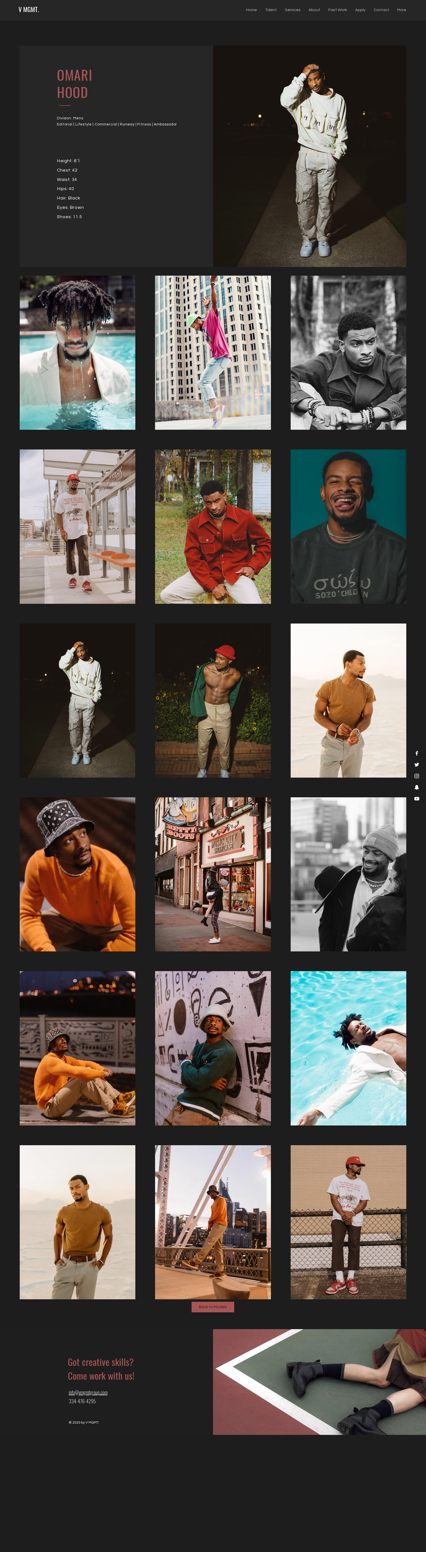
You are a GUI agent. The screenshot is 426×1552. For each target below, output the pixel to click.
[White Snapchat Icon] (417, 787)
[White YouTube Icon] (417, 799)
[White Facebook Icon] (417, 753)
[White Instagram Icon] (417, 776)
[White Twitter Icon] (417, 765)
